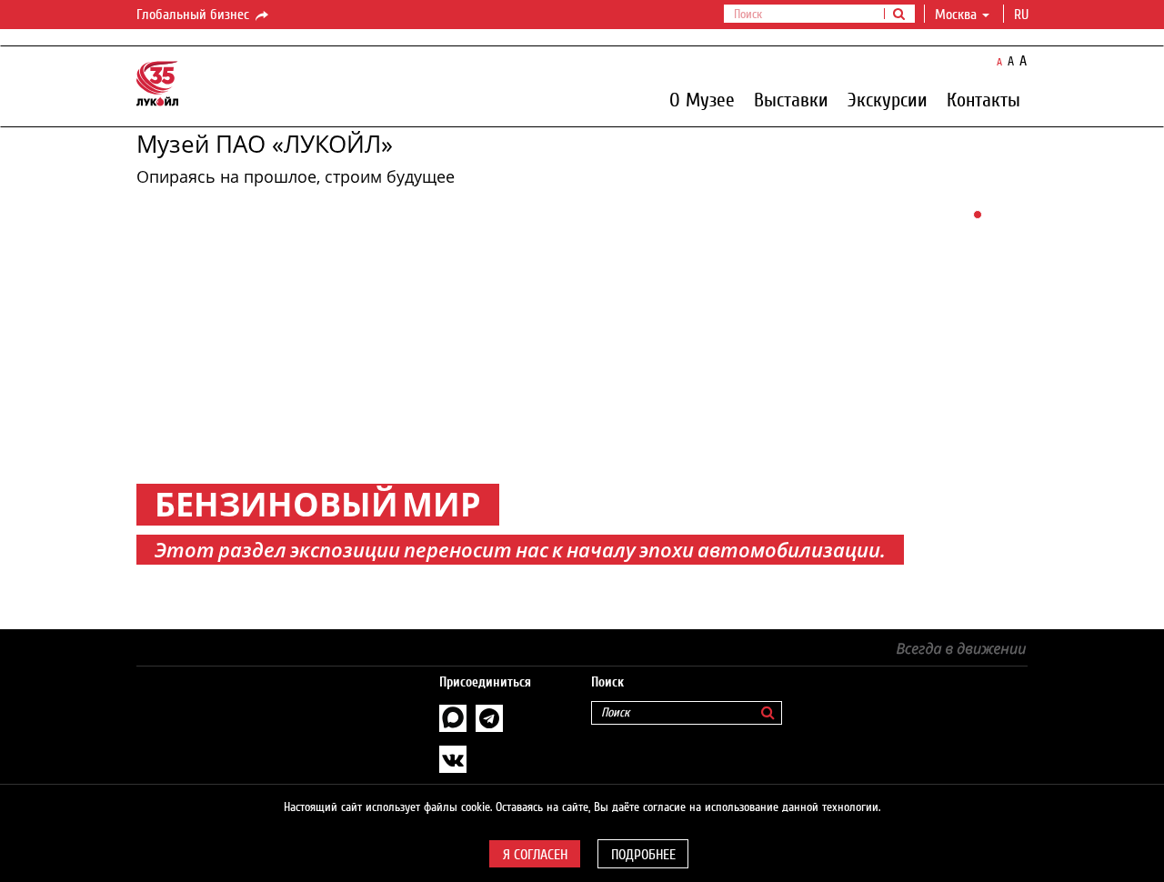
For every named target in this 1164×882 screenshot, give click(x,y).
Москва (956, 14)
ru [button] (1023, 14)
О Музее (702, 99)
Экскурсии (888, 99)
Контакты (983, 99)
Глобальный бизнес (194, 14)
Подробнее (643, 855)
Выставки (791, 99)
